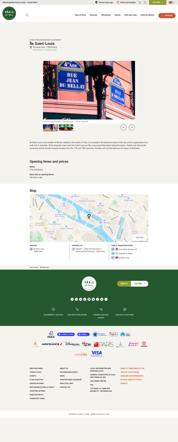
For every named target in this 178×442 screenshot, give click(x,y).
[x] (106, 299)
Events (33, 376)
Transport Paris (37, 398)
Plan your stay (36, 380)
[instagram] (76, 299)
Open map (140, 237)
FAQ (91, 385)
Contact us (65, 387)
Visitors (138, 284)
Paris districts (36, 395)
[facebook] (72, 299)
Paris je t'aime (34, 267)
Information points (69, 372)
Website (124, 284)
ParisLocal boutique (128, 2)
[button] (123, 127)
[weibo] (101, 299)
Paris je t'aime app (106, 2)
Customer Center (98, 381)
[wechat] (93, 299)
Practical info (66, 383)
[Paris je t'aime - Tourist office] (9, 13)
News (62, 376)
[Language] (172, 2)
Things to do (35, 372)
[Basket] (139, 2)
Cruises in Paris (37, 383)
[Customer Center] (145, 2)
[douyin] (97, 299)
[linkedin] (80, 299)
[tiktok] (84, 299)
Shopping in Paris (37, 391)
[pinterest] (89, 299)
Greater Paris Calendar (70, 380)
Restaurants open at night (42, 387)
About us (64, 368)
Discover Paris (36, 368)
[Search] (27, 15)
